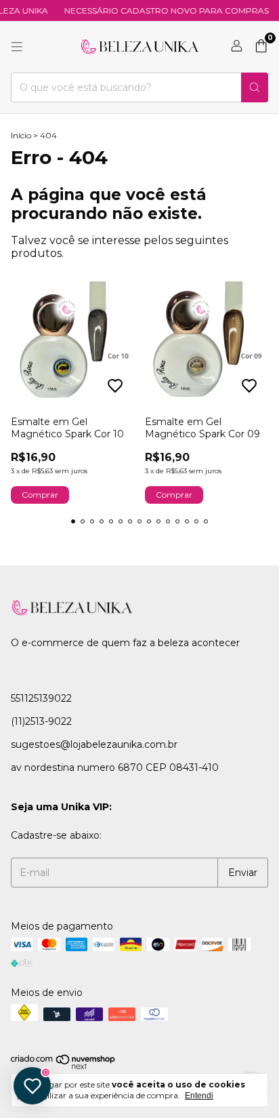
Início (21, 135)
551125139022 (41, 698)
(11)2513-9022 (41, 721)
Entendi (199, 1095)
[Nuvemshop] (63, 1067)
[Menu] (17, 47)
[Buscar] (254, 87)
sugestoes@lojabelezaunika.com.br (94, 744)
